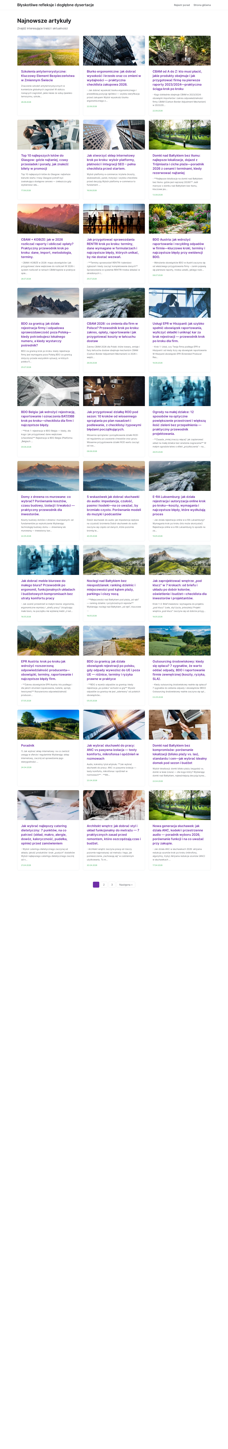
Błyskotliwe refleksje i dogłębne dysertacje (55, 5)
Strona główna (202, 5)
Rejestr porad (182, 5)
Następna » (126, 884)
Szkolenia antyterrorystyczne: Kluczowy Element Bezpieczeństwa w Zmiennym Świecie (47, 76)
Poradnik (27, 745)
